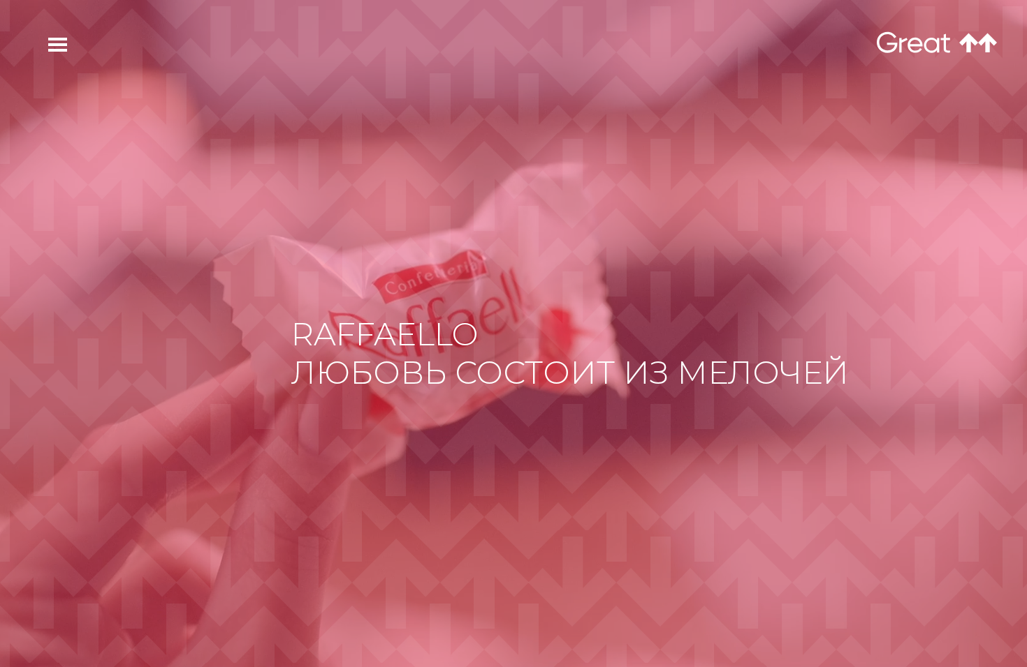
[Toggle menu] (49, 45)
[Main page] (913, 44)
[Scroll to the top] (978, 43)
